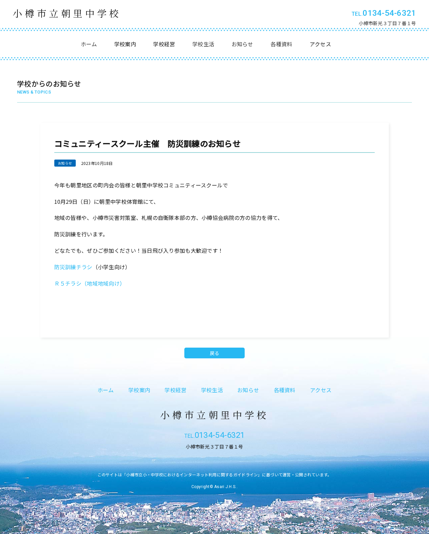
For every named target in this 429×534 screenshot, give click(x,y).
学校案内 (139, 390)
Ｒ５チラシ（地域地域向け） (89, 283)
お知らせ (242, 44)
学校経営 (175, 390)
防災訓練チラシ (73, 267)
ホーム (89, 44)
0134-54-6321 (389, 13)
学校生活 (203, 44)
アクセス (320, 390)
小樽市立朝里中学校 (67, 13)
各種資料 (281, 44)
